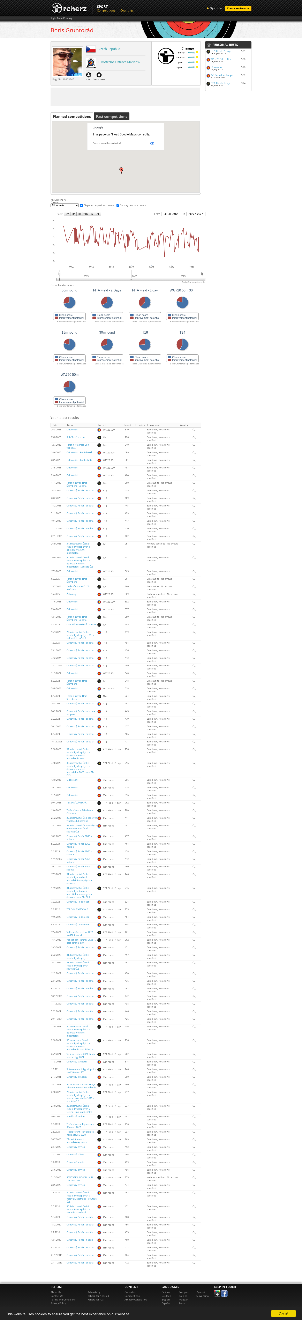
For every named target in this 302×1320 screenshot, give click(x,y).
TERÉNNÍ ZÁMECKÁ (76, 802)
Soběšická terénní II (77, 1116)
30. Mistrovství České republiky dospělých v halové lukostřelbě (78, 1209)
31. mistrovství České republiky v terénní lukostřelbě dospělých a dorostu (79, 879)
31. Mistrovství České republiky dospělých (78, 956)
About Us (56, 1292)
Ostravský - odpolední (78, 901)
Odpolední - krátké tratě (79, 452)
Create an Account (238, 8)
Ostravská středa (75, 1154)
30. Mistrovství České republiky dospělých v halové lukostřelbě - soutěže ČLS (82, 1197)
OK (152, 143)
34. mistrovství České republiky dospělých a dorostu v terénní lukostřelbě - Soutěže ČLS (80, 562)
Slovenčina (202, 1296)
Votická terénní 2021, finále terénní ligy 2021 (81, 1056)
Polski (182, 1303)
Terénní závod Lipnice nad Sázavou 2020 (81, 1126)
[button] (121, 170)
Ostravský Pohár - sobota (80, 490)
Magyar (183, 1299)
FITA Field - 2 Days (221, 51)
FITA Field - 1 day (220, 83)
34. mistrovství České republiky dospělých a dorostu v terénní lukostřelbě (78, 548)
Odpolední (72, 429)
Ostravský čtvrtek (76, 1146)
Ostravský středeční (77, 1061)
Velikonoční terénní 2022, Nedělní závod (80, 934)
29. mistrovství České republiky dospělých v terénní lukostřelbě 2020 (79, 1108)
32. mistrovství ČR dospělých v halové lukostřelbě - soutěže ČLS (82, 828)
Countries (127, 10)
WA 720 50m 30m (221, 59)
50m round (217, 67)
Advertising (94, 1292)
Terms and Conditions (63, 1299)
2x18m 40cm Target (222, 75)
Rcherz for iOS (96, 1299)
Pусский (200, 1292)
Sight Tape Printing (61, 18)
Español (166, 1303)
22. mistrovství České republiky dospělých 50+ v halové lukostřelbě (80, 635)
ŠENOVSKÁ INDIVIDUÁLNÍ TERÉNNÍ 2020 (80, 1179)
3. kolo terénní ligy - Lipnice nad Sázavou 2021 (81, 1071)
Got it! (283, 1313)
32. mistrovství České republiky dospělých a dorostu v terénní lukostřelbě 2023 (78, 754)
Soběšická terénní (76, 437)
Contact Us (57, 1296)
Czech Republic (109, 49)
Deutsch (166, 1296)
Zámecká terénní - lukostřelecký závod (77, 1141)
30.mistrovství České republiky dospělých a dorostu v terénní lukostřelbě (78, 1031)
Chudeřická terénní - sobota (81, 624)
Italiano (183, 1296)
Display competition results (98, 205)
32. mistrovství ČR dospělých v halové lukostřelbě (82, 819)
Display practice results (133, 205)
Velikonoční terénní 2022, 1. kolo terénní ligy (81, 941)
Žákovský (71, 594)
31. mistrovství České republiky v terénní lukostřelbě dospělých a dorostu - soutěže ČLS (79, 893)
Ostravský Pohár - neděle (80, 528)
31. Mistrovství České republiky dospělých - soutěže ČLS (78, 965)
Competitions (106, 10)
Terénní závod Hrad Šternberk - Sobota (77, 484)
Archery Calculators (135, 1299)
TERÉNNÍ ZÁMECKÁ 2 (77, 909)
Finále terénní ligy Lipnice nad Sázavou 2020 (80, 1133)
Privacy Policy (58, 1303)
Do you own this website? (107, 143)
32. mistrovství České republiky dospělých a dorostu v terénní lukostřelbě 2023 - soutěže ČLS (80, 769)
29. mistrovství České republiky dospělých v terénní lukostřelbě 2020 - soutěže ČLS (80, 1097)
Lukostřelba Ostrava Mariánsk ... (121, 62)
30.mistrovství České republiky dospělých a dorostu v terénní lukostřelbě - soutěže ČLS (80, 1045)
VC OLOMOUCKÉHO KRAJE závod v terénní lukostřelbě (81, 1086)
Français (184, 1292)
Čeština (165, 1292)
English (165, 1299)
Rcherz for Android (98, 1296)
